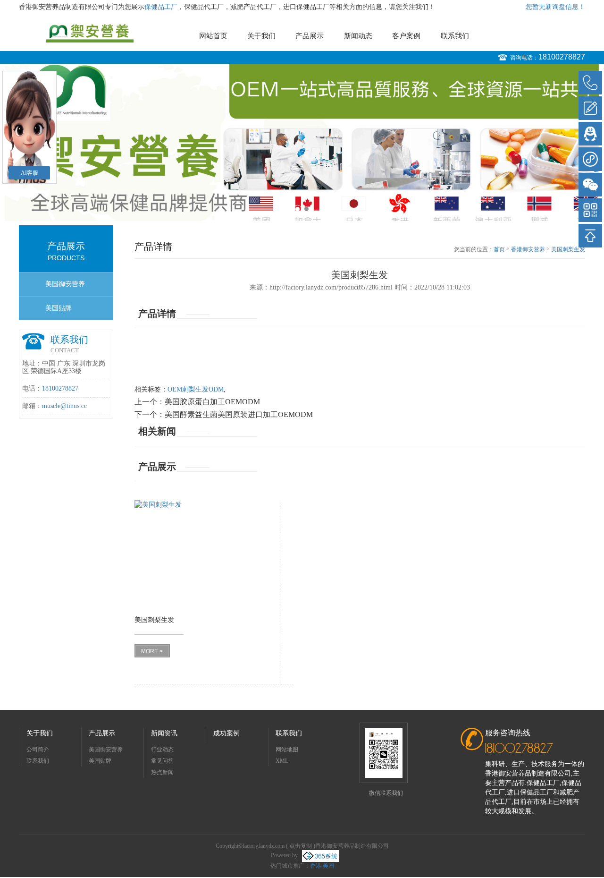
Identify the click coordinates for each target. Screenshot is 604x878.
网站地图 (287, 749)
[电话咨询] (590, 82)
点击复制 (300, 846)
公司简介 (37, 749)
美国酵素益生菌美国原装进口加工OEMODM (239, 414)
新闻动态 (358, 36)
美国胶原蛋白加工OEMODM (212, 402)
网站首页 (213, 36)
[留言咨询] (590, 108)
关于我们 (261, 36)
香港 (315, 865)
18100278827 (561, 57)
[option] (302, 142)
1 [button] (297, 209)
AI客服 (29, 173)
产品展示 (309, 36)
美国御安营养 (65, 284)
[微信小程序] (590, 159)
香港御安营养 (528, 249)
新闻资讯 (164, 733)
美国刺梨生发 (568, 249)
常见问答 (162, 761)
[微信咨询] (590, 184)
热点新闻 (162, 772)
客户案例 (406, 36)
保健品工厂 (160, 6)
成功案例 (226, 733)
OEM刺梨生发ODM (196, 389)
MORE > (152, 651)
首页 (499, 249)
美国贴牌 (58, 308)
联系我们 (455, 36)
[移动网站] (590, 210)
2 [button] (306, 209)
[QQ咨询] (590, 133)
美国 (328, 865)
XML (282, 761)
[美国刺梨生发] (200, 554)
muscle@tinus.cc (64, 405)
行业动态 (162, 749)
